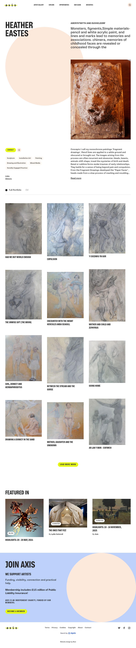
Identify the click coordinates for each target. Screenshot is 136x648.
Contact (10, 150)
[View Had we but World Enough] (23, 231)
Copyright (72, 628)
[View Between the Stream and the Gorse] (65, 364)
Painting (38, 158)
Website (8, 179)
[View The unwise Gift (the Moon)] (23, 297)
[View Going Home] (107, 364)
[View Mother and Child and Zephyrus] (107, 299)
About (80, 628)
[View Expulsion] (65, 232)
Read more (76, 178)
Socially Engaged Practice (17, 168)
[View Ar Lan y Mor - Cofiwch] (107, 424)
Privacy (55, 628)
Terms (47, 628)
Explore (51, 5)
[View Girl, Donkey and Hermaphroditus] (23, 362)
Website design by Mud (68, 642)
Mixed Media (35, 163)
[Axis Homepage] (10, 5)
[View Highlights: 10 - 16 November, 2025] (111, 516)
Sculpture (11, 158)
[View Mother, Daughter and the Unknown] (65, 425)
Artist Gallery (39, 5)
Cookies (63, 628)
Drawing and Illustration (16, 163)
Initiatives (89, 5)
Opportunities (64, 5)
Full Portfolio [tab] (15, 190)
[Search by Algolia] (68, 633)
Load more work (68, 464)
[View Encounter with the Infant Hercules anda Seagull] (65, 299)
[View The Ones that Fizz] (68, 516)
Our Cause (77, 5)
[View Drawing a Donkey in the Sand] (23, 421)
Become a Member (16, 611)
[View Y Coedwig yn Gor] (107, 231)
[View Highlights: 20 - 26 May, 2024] (24, 521)
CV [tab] (27, 190)
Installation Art (25, 158)
